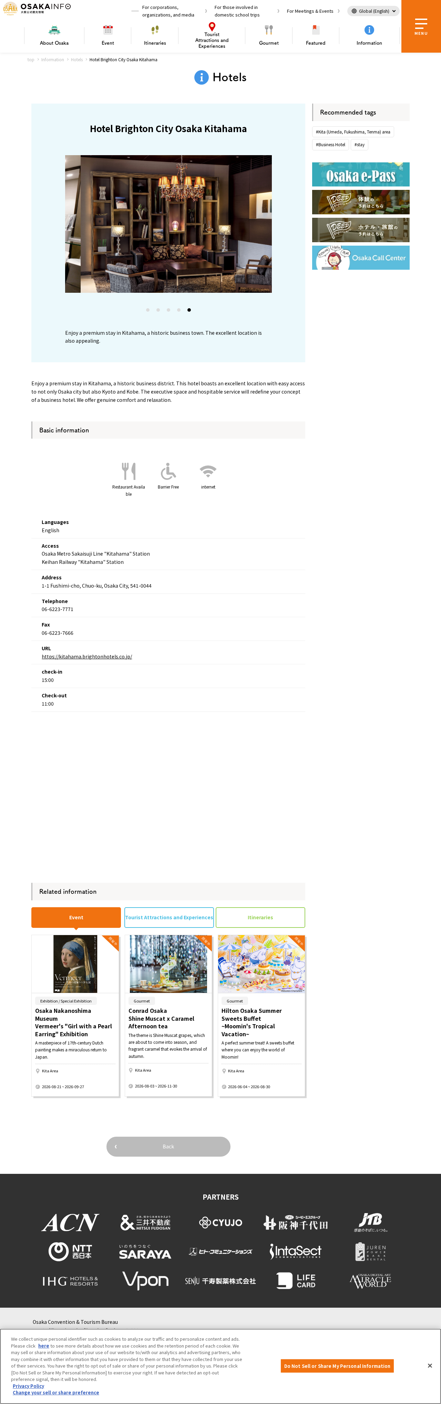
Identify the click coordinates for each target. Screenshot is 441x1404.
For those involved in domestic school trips (237, 11)
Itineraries (155, 43)
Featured (316, 43)
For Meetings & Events (310, 11)
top (31, 59)
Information (369, 43)
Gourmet (269, 43)
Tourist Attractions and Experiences (169, 917)
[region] (220, 1366)
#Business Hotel (330, 144)
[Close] (430, 1365)
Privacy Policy (28, 1386)
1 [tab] (148, 311)
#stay (360, 144)
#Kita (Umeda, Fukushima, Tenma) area (353, 132)
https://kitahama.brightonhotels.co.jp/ (87, 656)
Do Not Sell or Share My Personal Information (337, 1365)
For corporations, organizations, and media (168, 11)
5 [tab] (189, 311)
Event (108, 43)
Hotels (77, 59)
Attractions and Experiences (212, 40)
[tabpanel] (168, 224)
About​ (54, 43)
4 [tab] (179, 311)
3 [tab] (169, 311)
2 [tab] (158, 311)
